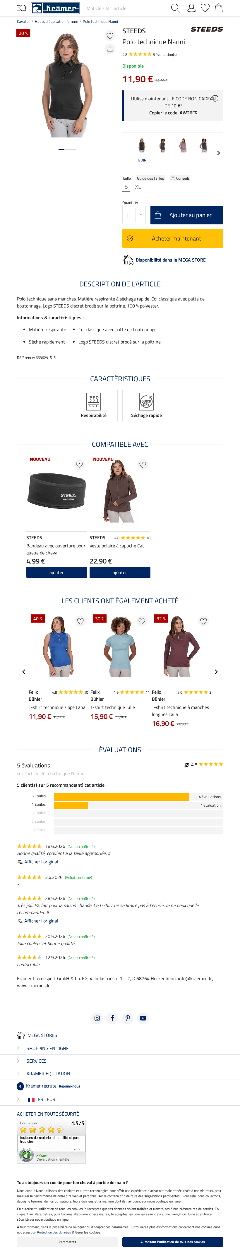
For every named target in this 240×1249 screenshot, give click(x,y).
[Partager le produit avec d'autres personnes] (109, 49)
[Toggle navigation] (21, 7)
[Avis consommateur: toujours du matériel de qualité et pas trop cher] (51, 1141)
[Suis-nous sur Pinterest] (127, 1018)
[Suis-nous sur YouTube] (143, 1018)
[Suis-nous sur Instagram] (97, 1018)
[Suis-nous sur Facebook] (112, 1018)
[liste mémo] (205, 6)
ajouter (120, 572)
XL (138, 186)
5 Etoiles (39, 796)
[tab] (61, 149)
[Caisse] (218, 6)
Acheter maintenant (176, 238)
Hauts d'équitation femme (56, 21)
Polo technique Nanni (100, 21)
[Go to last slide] (24, 672)
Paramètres (67, 1242)
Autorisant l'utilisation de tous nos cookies (172, 1242)
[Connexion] (191, 6)
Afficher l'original (41, 861)
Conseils (183, 178)
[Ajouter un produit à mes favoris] (109, 35)
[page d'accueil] (55, 7)
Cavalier (23, 21)
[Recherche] (177, 8)
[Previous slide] (127, 153)
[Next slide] (218, 153)
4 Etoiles (39, 804)
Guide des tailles (150, 178)
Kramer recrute (49, 1085)
